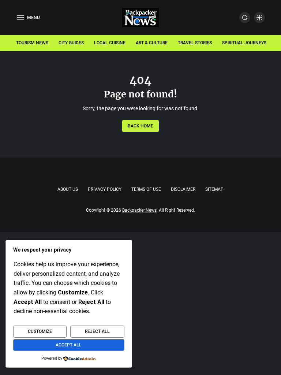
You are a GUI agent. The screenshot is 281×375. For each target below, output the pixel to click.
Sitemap (214, 189)
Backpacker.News (139, 210)
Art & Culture (152, 42)
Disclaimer (183, 189)
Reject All (97, 331)
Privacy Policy (104, 189)
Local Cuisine (109, 42)
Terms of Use (146, 189)
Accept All (69, 345)
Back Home (140, 126)
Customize (40, 331)
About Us (67, 189)
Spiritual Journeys (244, 42)
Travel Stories (195, 42)
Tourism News (32, 42)
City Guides (71, 42)
